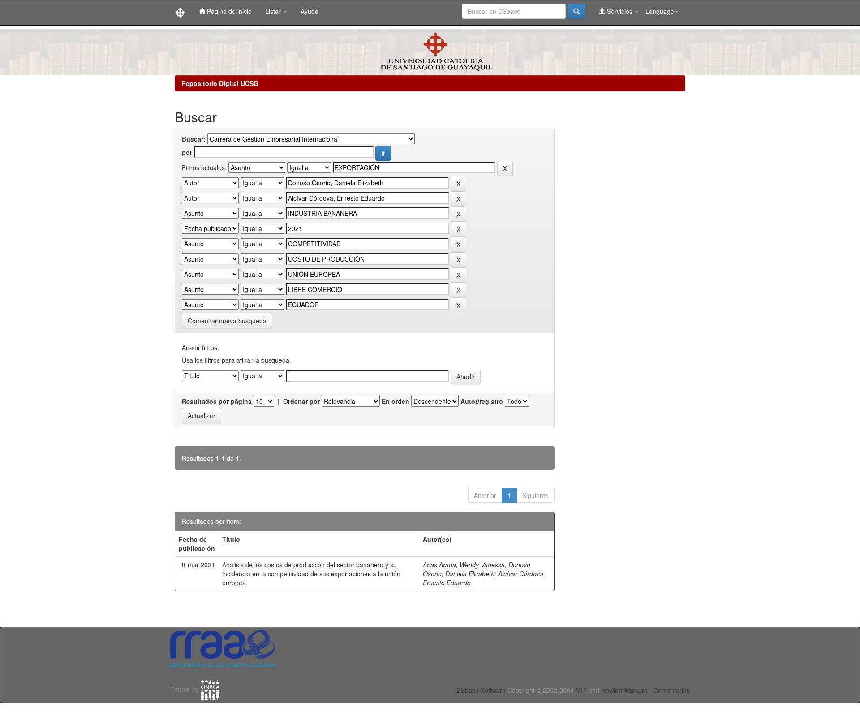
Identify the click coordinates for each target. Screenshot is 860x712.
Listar (274, 11)
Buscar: (194, 138)
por (187, 152)
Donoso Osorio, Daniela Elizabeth (476, 569)
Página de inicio (228, 11)
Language (659, 11)
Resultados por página (217, 401)
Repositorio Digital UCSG (219, 83)
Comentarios (672, 690)
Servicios (619, 11)
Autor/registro (481, 401)
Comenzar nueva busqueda (227, 320)
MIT (581, 690)
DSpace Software (481, 690)
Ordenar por (301, 401)
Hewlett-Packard (624, 690)
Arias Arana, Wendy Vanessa (464, 564)
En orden (395, 401)
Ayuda (309, 11)
